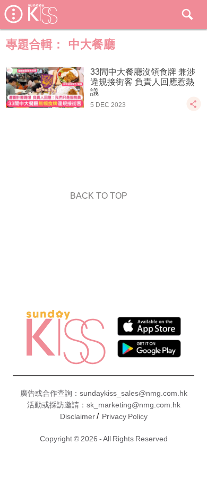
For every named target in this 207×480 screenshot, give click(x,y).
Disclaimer (77, 416)
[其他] (194, 108)
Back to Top (98, 195)
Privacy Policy (125, 416)
